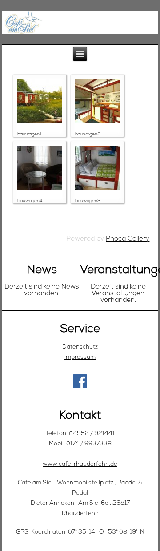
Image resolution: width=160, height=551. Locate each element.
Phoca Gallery (127, 239)
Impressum (80, 357)
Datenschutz (80, 347)
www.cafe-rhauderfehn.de (80, 464)
